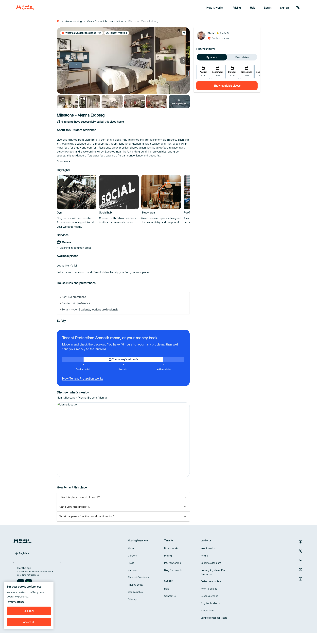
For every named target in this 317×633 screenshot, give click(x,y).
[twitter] (300, 551)
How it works (171, 548)
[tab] (212, 57)
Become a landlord (211, 562)
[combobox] (22, 553)
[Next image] (184, 60)
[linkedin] (300, 560)
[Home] (25, 7)
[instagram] (300, 578)
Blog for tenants (173, 570)
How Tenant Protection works (82, 378)
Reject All (29, 610)
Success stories (209, 596)
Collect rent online (211, 581)
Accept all (28, 622)
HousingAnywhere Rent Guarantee (214, 572)
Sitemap (132, 599)
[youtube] (300, 569)
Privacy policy (135, 584)
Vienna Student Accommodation (105, 21)
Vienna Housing (73, 21)
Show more (63, 161)
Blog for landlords (210, 603)
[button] (81, 33)
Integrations (207, 610)
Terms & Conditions (138, 577)
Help (252, 7)
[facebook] (300, 541)
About (131, 548)
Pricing (168, 555)
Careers (132, 555)
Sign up (284, 7)
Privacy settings (15, 601)
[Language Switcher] (298, 7)
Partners (132, 570)
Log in (267, 7)
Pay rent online (172, 562)
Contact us (170, 596)
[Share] (184, 33)
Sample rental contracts (214, 617)
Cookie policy (135, 592)
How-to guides (209, 588)
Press (131, 562)
